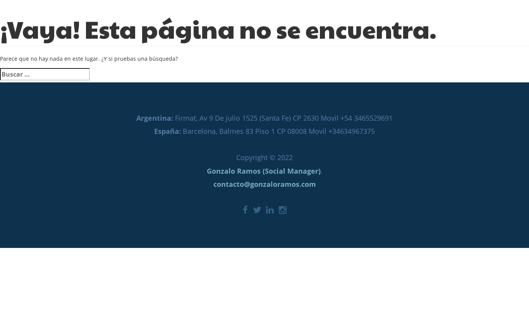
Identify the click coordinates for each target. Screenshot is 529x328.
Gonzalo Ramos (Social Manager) (264, 171)
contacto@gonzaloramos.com (264, 184)
